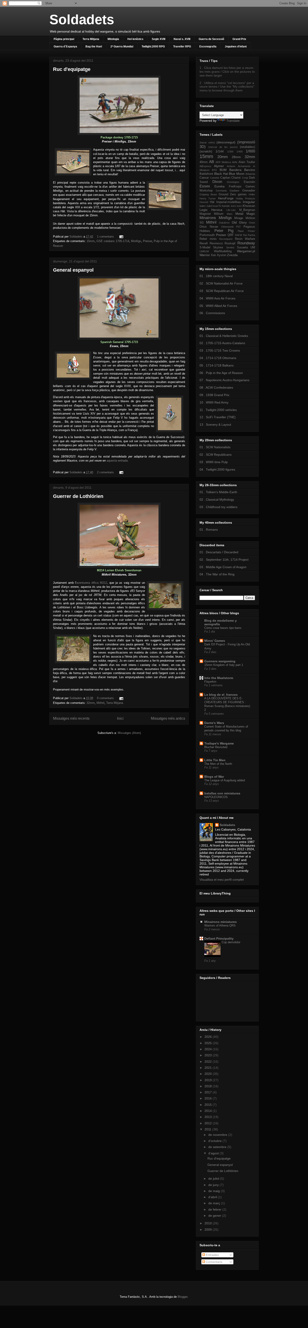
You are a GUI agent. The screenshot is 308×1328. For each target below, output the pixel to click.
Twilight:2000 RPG (153, 46)
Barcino (249, 170)
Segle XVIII (158, 39)
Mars (229, 213)
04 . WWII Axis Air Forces (217, 298)
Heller (252, 194)
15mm (91, 241)
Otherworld (227, 226)
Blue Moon (236, 173)
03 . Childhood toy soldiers (218, 507)
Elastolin (249, 182)
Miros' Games (214, 640)
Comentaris (213, 1262)
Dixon (217, 182)
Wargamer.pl (246, 251)
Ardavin (231, 166)
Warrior (205, 255)
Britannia (250, 174)
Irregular (249, 202)
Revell (204, 243)
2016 (209, 1098)
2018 (209, 1086)
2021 (209, 1067)
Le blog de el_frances (221, 694)
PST (238, 226)
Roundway (246, 243)
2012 (209, 1123)
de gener (215, 1215)
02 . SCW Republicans (216, 454)
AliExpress (205, 166)
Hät (212, 202)
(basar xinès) (207, 142)
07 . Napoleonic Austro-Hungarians (224, 380)
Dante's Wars (214, 723)
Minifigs (136, 241)
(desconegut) (225, 142)
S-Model (205, 247)
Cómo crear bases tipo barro (222, 628)
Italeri (202, 206)
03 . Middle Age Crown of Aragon (223, 567)
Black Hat (221, 173)
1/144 (220, 151)
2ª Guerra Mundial (121, 46)
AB (211, 162)
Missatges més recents (71, 718)
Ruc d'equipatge (71, 69)
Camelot (214, 177)
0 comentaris (105, 698)
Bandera (235, 170)
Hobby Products (245, 198)
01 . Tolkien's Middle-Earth (218, 492)
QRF (231, 235)
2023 (209, 1055)
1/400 (240, 151)
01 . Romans (209, 529)
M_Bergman (247, 210)
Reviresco (216, 243)
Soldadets (81, 19)
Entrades (212, 1255)
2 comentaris (105, 472)
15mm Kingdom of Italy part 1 (223, 665)
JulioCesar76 (213, 206)
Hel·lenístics (135, 39)
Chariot (236, 177)
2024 (209, 1049)
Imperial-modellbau (228, 202)
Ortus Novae (209, 226)
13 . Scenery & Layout (215, 424)
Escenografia (207, 46)
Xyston (221, 255)
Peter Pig (223, 231)
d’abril (213, 1197)
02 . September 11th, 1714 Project (224, 559)
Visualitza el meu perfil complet (222, 879)
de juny (214, 1185)
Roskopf (230, 243)
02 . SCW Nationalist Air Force (221, 283)
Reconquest (225, 239)
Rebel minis (208, 238)
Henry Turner (208, 198)
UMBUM (204, 251)
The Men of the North (218, 764)
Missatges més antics (168, 718)
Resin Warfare (245, 238)
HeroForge (226, 198)
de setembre (217, 1147)
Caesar (204, 177)
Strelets (230, 247)
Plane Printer (246, 231)
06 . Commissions (212, 313)
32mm (91, 703)
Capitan (225, 177)
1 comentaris (105, 236)
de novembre (218, 1135)
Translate (233, 120)
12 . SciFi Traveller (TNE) (218, 417)
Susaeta (242, 247)
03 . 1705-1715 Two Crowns (220, 350)
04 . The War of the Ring (217, 574)
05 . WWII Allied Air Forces (218, 306)
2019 (209, 1080)
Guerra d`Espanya (65, 46)
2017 (209, 1092)
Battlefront (206, 173)
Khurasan (249, 206)
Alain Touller (247, 162)
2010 (209, 1223)
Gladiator (234, 190)
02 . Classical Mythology (217, 499)
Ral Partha (249, 235)
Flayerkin (210, 681)
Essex (205, 186)
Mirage (238, 218)
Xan (213, 255)
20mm (222, 157)
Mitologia (113, 39)
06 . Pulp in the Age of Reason (221, 373)
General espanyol (73, 270)
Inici (120, 718)
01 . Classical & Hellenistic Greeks (224, 336)
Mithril (100, 703)
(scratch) (206, 151)
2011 (208, 1129)
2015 (209, 1104)
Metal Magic (245, 213)
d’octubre (215, 1141)
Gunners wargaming (219, 661)
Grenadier (248, 190)
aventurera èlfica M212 (91, 582)
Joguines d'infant (236, 46)
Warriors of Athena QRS (220, 925)
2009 (209, 1229)
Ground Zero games (233, 194)
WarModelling (223, 251)
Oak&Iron (224, 222)
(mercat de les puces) (222, 147)
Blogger (182, 1296)
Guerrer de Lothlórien (78, 496)
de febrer (215, 1209)
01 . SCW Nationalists (215, 447)
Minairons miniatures (220, 922)
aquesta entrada (117, 460)
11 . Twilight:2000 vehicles (218, 410)
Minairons (208, 218)
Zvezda (232, 255)
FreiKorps (235, 186)
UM (253, 247)
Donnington (233, 182)
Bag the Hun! (93, 46)
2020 (209, 1074)
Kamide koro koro (231, 206)
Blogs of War (214, 776)
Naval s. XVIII (182, 39)
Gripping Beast (208, 194)
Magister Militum (211, 213)
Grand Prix (239, 39)
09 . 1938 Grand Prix (214, 395)
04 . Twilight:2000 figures (217, 469)
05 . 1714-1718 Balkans (217, 365)
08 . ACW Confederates (216, 387)
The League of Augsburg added (224, 780)
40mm (204, 162)
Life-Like (231, 210)
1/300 (230, 151)
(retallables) (247, 147)
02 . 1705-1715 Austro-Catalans (222, 343)
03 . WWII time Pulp (214, 462)
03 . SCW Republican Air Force (222, 291)
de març (214, 1203)
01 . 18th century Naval (216, 276)
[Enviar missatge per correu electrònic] (120, 236)
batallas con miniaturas (222, 793)
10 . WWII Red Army (214, 402)
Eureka (219, 186)
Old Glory (239, 222)
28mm (236, 157)
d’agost (214, 1153)
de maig (214, 1191)
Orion (252, 222)
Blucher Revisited (215, 747)
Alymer (219, 166)
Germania (221, 190)
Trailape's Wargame (219, 743)
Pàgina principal (64, 39)
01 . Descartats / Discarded (219, 552)
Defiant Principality (219, 938)
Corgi (245, 177)
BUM (223, 170)
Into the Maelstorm (218, 678)
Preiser (147, 241)
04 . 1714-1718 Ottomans (218, 358)
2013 (209, 1117)
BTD (214, 170)
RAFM (238, 235)
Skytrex (218, 247)
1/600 (250, 151)
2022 (209, 1061)
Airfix (234, 162)
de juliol (214, 1178)
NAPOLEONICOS (216, 797)
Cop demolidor (231, 942)
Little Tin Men (214, 760)
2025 (209, 1043)
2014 (209, 1111)
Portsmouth (207, 235)
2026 (209, 1037)
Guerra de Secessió (211, 39)
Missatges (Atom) (129, 733)
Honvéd (204, 202)
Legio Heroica (211, 210)
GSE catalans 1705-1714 (113, 241)
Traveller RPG (182, 46)
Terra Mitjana (91, 39)
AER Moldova (223, 162)
